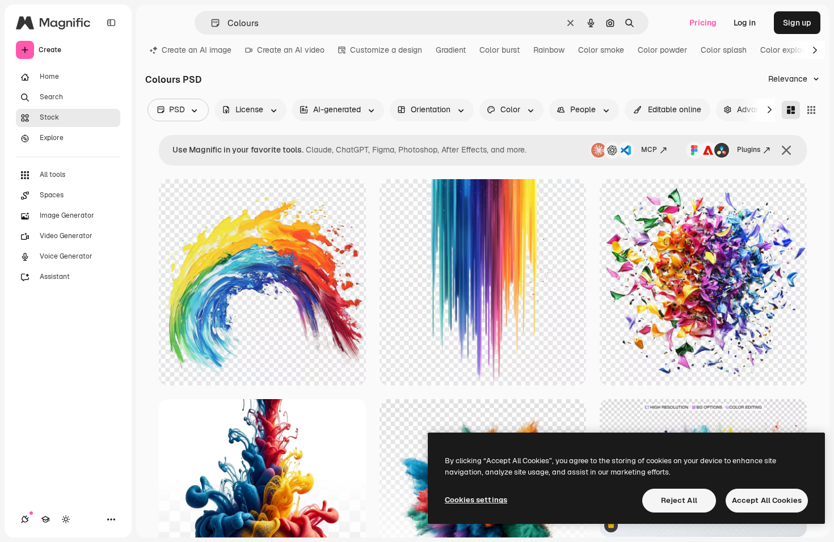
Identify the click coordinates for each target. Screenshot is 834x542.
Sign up (797, 23)
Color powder (662, 50)
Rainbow (549, 50)
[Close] (786, 150)
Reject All (679, 500)
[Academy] (45, 519)
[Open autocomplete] (210, 23)
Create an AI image (196, 50)
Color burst (499, 50)
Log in (745, 23)
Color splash (724, 50)
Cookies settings (476, 500)
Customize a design (386, 50)
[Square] (811, 110)
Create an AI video (291, 50)
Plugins (748, 149)
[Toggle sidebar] (111, 23)
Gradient (451, 50)
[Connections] (25, 519)
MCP (649, 149)
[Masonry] (791, 110)
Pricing (703, 23)
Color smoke (601, 50)
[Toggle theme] (66, 519)
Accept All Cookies (767, 500)
